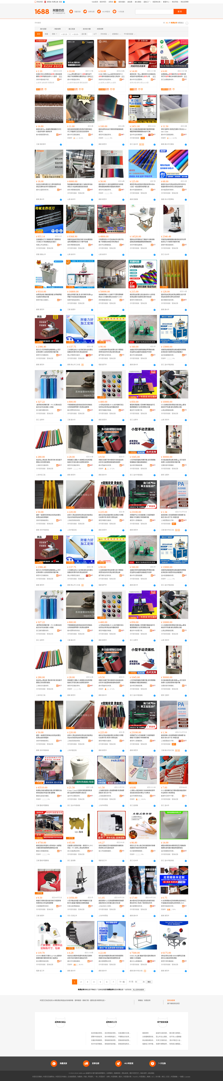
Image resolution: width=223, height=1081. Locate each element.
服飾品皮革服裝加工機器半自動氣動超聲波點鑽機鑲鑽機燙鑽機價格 (142, 241)
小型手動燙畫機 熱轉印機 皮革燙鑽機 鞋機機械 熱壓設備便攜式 (142, 461)
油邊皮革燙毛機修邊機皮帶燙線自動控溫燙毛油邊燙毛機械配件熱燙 (142, 351)
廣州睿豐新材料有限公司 (137, 906)
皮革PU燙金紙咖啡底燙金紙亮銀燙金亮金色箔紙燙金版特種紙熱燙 (80, 516)
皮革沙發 (133, 83)
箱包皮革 (76, 83)
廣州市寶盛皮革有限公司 (74, 80)
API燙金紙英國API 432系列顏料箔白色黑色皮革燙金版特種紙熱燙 (111, 406)
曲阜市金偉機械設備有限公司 (106, 245)
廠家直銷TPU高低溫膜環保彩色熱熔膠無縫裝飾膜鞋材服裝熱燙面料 (111, 186)
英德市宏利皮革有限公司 (106, 80)
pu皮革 (38, 83)
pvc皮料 (113, 83)
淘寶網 (79, 1077)
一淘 (95, 1077)
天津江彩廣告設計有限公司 (165, 1040)
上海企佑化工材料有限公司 (106, 906)
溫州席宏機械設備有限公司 (137, 465)
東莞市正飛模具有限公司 (43, 355)
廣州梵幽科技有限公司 (106, 465)
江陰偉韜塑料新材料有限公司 (43, 906)
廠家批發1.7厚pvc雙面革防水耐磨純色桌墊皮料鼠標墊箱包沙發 (143, 75)
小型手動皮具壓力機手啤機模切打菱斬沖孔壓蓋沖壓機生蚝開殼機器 (79, 902)
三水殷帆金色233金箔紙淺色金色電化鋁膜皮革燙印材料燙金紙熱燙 (80, 351)
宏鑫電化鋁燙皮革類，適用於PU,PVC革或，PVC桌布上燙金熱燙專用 (80, 847)
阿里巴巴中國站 (61, 1077)
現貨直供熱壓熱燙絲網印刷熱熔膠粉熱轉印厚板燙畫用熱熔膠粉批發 (111, 957)
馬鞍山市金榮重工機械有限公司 (43, 245)
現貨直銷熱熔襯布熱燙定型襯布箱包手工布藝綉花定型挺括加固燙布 (79, 130)
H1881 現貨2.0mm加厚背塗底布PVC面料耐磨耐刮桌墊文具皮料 (111, 75)
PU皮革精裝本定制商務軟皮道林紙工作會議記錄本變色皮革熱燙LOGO (173, 902)
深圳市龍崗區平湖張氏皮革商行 (43, 80)
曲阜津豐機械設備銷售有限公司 (74, 190)
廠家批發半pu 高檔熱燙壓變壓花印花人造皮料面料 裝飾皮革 (48, 130)
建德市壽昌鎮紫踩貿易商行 (168, 245)
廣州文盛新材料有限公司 (43, 190)
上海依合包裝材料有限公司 (43, 465)
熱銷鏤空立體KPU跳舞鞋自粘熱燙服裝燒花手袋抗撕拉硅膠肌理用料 (79, 461)
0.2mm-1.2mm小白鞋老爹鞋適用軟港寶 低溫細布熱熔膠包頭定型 (79, 792)
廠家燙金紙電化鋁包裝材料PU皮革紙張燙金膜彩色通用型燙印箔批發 (142, 296)
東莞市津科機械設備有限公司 (168, 961)
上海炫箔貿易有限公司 (74, 520)
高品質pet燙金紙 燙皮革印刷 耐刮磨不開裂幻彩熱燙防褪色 (49, 461)
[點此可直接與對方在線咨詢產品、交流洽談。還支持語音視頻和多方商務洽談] (61, 144)
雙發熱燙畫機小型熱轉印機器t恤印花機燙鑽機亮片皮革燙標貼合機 (142, 406)
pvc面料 (107, 83)
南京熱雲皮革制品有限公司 (100, 1033)
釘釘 (167, 1077)
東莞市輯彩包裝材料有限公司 (106, 520)
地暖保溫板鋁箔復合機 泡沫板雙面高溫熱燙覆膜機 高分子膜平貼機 (80, 241)
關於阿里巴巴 (134, 1073)
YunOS (135, 1077)
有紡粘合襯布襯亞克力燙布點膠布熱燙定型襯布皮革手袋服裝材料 (48, 186)
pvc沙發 (146, 83)
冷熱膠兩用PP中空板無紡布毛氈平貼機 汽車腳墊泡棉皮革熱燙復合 (111, 241)
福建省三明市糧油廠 (149, 1044)
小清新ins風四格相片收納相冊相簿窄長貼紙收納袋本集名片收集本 (142, 792)
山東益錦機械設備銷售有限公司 (168, 410)
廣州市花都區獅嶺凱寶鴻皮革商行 (74, 961)
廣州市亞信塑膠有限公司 (137, 80)
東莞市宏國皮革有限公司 (106, 135)
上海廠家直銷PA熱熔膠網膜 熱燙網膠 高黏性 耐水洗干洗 (111, 792)
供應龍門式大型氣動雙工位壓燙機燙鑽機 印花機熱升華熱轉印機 (142, 516)
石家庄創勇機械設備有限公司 (74, 906)
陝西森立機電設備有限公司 (178, 1044)
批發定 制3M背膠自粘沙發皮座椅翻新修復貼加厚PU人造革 (49, 75)
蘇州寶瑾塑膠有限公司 (43, 135)
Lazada (187, 1077)
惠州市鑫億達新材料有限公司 (137, 190)
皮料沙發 (139, 83)
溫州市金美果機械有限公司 (137, 135)
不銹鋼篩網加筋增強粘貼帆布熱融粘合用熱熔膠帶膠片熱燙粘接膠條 (79, 406)
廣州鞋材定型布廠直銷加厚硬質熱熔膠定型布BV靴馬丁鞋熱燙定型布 (142, 902)
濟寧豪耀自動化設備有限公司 (106, 300)
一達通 (181, 1077)
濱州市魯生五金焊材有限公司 (179, 1040)
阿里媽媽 (114, 1077)
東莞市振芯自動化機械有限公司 (43, 300)
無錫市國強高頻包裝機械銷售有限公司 (74, 300)
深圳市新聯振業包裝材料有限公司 (43, 520)
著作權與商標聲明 (98, 1073)
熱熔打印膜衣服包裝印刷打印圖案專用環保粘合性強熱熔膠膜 (48, 902)
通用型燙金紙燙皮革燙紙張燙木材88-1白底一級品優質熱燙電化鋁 (142, 186)
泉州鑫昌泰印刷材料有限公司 (168, 190)
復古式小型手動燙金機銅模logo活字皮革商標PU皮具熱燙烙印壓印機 (48, 351)
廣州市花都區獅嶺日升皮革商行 (168, 135)
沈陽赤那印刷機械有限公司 (168, 465)
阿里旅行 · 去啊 (104, 1077)
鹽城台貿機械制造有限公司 (43, 851)
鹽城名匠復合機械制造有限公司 (43, 796)
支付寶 (158, 1077)
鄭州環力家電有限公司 (177, 1033)
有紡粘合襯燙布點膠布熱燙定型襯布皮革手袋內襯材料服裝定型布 (79, 957)
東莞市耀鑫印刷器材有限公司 (106, 410)
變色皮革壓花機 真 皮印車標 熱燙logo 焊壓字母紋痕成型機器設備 (80, 296)
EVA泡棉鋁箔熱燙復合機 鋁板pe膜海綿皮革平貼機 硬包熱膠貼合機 (173, 406)
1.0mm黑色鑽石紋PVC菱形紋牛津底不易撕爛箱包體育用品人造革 (79, 75)
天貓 (85, 1077)
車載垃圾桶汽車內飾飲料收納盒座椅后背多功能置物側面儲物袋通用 (111, 461)
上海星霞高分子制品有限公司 (168, 520)
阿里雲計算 (127, 1077)
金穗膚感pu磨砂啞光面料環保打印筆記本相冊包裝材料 (173, 75)
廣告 (60, 77)
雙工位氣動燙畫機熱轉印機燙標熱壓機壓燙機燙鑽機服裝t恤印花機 (142, 130)
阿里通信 (142, 1077)
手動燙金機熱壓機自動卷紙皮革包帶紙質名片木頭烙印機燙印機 (173, 241)
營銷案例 (145, 1033)
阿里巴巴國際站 (48, 1077)
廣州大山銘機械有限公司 (137, 961)
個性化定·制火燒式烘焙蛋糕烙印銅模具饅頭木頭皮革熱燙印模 (142, 847)
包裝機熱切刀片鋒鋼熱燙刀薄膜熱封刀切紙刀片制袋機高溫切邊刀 (48, 241)
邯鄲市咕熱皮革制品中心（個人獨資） (104, 1037)
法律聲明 (109, 1073)
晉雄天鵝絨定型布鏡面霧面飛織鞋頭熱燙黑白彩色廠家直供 (111, 847)
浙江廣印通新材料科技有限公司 (43, 410)
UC (153, 1077)
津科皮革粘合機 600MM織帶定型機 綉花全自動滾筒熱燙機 (173, 957)
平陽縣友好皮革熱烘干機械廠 (128, 1037)
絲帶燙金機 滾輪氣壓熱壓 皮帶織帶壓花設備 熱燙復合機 (49, 296)
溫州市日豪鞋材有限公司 (74, 796)
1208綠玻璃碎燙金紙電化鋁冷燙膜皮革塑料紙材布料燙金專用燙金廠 (111, 351)
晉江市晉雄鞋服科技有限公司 (106, 851)
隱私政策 (125, 1073)
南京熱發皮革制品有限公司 (114, 1033)
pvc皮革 (70, 83)
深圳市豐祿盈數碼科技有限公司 (137, 245)
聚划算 (90, 1077)
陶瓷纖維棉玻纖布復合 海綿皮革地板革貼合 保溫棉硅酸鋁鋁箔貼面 (80, 186)
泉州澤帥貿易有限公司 (43, 961)
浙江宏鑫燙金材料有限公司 (74, 851)
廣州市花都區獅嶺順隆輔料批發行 (74, 135)
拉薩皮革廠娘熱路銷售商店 (100, 1040)
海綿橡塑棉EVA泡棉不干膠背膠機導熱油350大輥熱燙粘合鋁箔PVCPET (111, 296)
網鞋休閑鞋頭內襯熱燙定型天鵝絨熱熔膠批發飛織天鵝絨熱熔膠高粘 (173, 847)
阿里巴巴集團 (37, 1077)
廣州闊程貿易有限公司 (168, 300)
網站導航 (151, 1073)
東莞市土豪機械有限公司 (137, 520)
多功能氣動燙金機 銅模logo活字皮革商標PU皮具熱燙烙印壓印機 (173, 461)
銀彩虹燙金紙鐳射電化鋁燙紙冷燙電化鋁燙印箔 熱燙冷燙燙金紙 (111, 516)
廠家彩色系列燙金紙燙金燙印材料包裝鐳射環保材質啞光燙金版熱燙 (173, 186)
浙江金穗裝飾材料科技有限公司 (168, 80)
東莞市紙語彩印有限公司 (168, 906)
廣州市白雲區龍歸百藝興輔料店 (137, 355)
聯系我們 (143, 1073)
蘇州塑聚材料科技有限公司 (74, 410)
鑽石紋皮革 (84, 83)
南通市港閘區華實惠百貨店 (165, 1044)
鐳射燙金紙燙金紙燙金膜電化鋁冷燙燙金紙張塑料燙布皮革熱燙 (173, 296)
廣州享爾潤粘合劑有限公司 (106, 961)
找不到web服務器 (175, 1037)
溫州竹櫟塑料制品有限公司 (137, 796)
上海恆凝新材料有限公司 (106, 796)
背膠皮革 (51, 83)
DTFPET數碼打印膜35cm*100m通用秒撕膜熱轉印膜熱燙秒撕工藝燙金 (49, 957)
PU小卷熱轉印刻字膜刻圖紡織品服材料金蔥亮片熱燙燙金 (173, 792)
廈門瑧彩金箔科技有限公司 (106, 355)
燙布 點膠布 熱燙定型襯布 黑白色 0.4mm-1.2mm (173, 130)
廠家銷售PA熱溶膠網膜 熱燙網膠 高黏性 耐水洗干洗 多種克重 (173, 516)
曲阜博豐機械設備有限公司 (74, 245)
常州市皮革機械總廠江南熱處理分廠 (103, 1044)
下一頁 (122, 982)
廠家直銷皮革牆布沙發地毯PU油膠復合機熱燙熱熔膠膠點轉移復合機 (48, 847)
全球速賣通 (72, 1077)
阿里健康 (174, 1077)
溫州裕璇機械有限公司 (168, 355)
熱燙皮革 (147, 1000)
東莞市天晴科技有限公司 (137, 300)
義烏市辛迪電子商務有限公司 (137, 410)
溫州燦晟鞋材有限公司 (168, 851)
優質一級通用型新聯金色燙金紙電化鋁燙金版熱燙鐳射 (48, 516)
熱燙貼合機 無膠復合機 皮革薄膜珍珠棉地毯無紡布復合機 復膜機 (49, 792)
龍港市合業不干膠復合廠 (168, 796)
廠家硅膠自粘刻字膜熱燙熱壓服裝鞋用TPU (111, 130)
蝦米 (120, 1077)
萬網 (148, 1077)
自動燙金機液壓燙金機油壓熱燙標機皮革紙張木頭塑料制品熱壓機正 (173, 351)
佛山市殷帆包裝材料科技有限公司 (74, 355)
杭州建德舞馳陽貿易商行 (137, 851)
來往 (163, 1077)
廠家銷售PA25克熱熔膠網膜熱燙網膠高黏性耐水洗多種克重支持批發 (111, 902)
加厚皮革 (44, 83)
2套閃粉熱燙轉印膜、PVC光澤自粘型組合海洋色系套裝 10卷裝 (49, 406)
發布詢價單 (171, 1000)
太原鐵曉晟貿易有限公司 (150, 1037)
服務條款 (117, 1073)
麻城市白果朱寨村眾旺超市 (165, 1033)
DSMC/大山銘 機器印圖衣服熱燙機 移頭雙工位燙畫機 (143, 957)
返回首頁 (128, 990)
